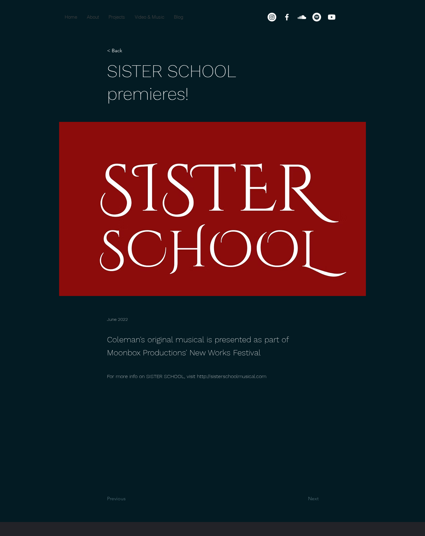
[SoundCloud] (301, 17)
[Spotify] (316, 17)
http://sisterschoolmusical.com (231, 376)
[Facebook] (287, 17)
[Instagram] (272, 17)
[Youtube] (331, 17)
